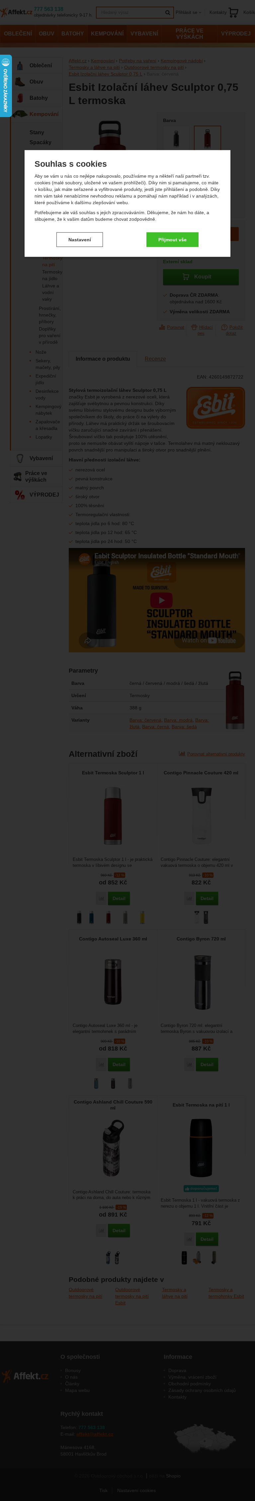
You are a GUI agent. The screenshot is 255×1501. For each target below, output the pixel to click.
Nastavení (79, 239)
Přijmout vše (172, 239)
